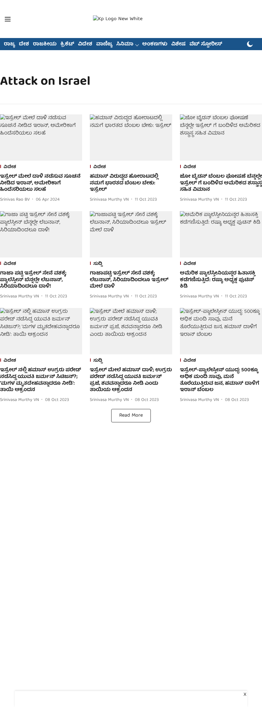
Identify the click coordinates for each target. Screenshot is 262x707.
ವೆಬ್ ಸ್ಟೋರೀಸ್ (205, 44)
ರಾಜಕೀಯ (45, 44)
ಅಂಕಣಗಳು (154, 44)
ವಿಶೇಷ (178, 44)
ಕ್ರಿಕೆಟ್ (67, 44)
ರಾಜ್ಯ (9, 44)
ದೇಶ (24, 44)
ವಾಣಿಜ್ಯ (104, 44)
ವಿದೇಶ (85, 44)
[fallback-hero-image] (41, 137)
